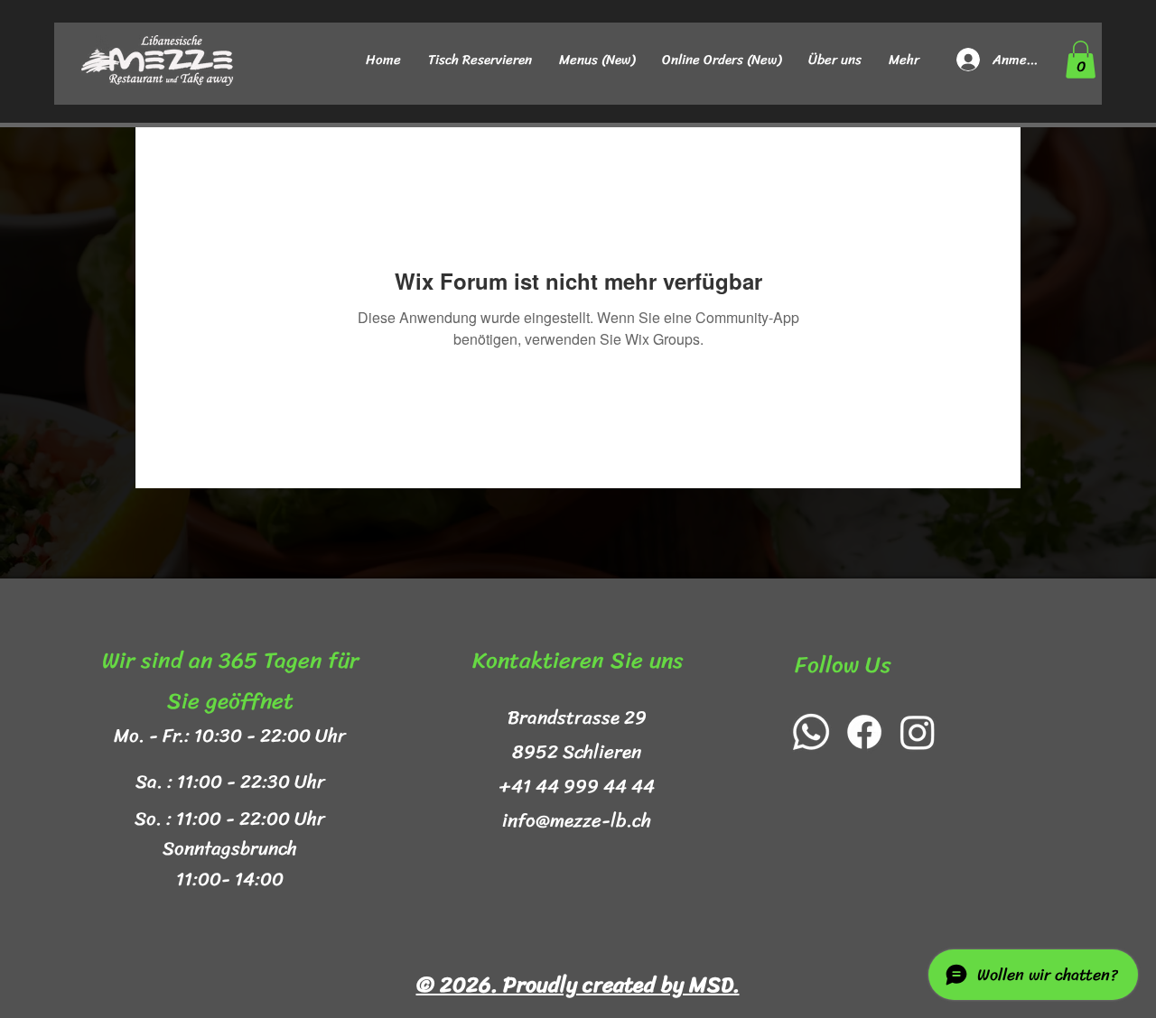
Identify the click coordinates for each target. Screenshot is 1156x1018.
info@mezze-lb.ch (576, 820)
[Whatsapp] (811, 731)
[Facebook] (864, 731)
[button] (1080, 60)
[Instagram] (917, 731)
